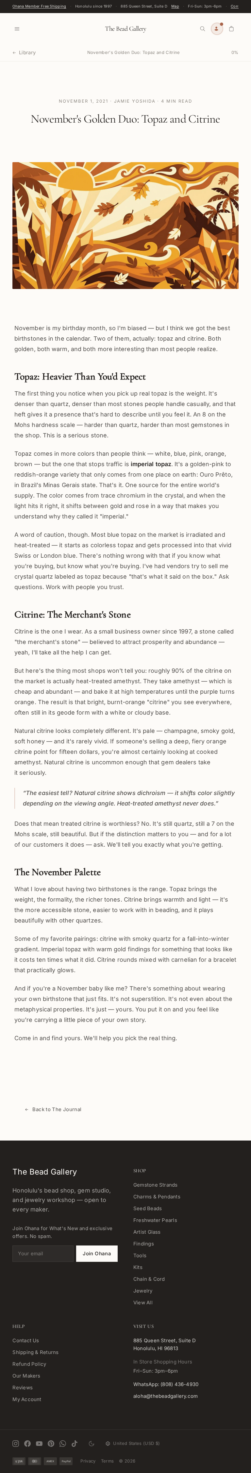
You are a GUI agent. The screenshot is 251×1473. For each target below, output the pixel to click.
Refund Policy (29, 1364)
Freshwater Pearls (155, 1220)
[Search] (202, 29)
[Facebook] (27, 1443)
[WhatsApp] (62, 1443)
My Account (26, 1399)
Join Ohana (97, 1253)
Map (175, 6)
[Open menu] (17, 29)
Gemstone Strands (155, 1185)
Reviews (22, 1387)
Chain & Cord (149, 1279)
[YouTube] (39, 1443)
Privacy (87, 1461)
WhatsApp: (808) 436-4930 (165, 1384)
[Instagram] (15, 1443)
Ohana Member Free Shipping (39, 6)
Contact (238, 6)
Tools (139, 1255)
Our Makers (26, 1376)
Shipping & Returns (35, 1352)
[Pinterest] (51, 1443)
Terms (107, 1461)
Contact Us (25, 1340)
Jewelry (143, 1291)
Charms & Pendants (156, 1197)
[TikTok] (74, 1443)
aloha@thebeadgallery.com (165, 1396)
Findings (143, 1244)
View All (143, 1302)
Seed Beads (147, 1208)
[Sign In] (217, 29)
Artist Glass (147, 1232)
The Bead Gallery (125, 29)
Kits (137, 1267)
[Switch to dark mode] (91, 1443)
